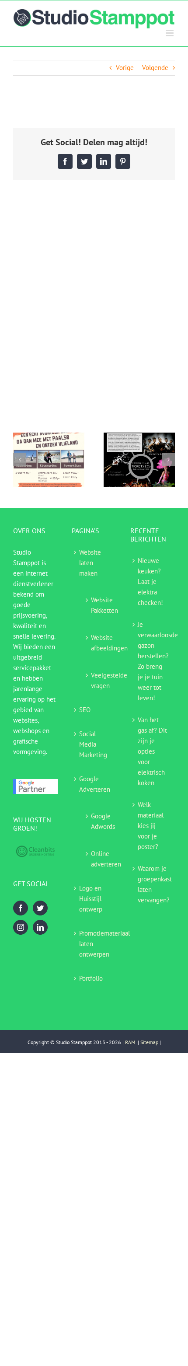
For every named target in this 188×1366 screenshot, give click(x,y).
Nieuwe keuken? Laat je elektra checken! (150, 581)
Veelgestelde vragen (99, 680)
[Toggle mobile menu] (170, 33)
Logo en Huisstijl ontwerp (90, 898)
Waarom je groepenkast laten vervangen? (154, 884)
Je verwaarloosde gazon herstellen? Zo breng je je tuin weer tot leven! (154, 661)
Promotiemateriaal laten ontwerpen (95, 943)
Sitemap (149, 1042)
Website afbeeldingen (99, 642)
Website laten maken (90, 562)
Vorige (125, 67)
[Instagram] (20, 927)
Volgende (155, 67)
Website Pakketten (99, 605)
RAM (130, 1042)
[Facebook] (20, 908)
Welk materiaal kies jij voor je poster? (151, 825)
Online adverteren (99, 858)
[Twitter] (40, 908)
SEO (85, 710)
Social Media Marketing (93, 744)
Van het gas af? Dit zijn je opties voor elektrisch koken (152, 751)
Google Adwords (99, 821)
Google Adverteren (94, 784)
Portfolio (91, 978)
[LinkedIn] (40, 927)
